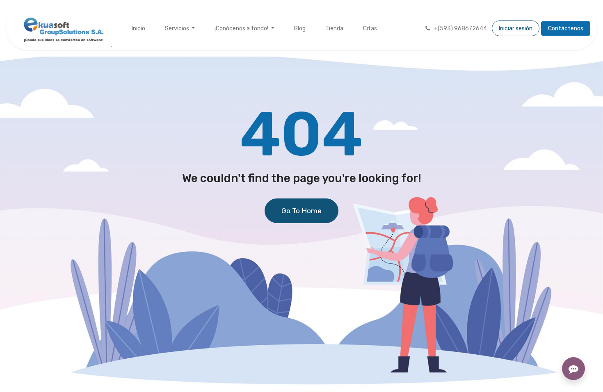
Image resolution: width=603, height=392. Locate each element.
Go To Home (301, 211)
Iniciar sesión (515, 28)
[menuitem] (138, 28)
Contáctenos (565, 28)
